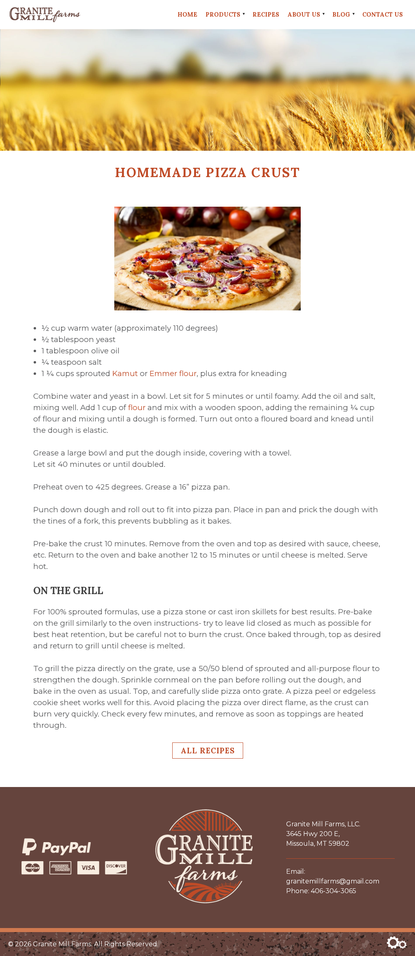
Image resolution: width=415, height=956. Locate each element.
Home (187, 14)
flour (136, 407)
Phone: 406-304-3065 (321, 891)
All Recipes (208, 750)
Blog (341, 14)
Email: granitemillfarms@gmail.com (332, 876)
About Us (303, 14)
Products (222, 14)
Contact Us (382, 14)
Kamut (125, 373)
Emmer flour (173, 373)
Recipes (265, 14)
